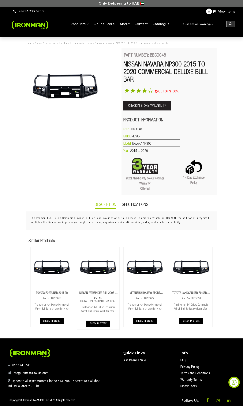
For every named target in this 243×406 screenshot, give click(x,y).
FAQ (183, 360)
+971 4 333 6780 (31, 11)
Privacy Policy (190, 367)
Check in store (51, 321)
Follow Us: (190, 401)
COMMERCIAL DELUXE (83, 43)
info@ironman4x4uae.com (30, 373)
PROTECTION (50, 43)
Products (78, 24)
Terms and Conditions (195, 373)
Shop (39, 43)
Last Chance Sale (134, 360)
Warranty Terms (191, 380)
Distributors (188, 386)
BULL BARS (64, 43)
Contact (141, 24)
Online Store (104, 24)
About (125, 24)
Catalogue (161, 24)
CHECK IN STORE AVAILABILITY (147, 106)
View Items (221, 11)
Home (31, 43)
